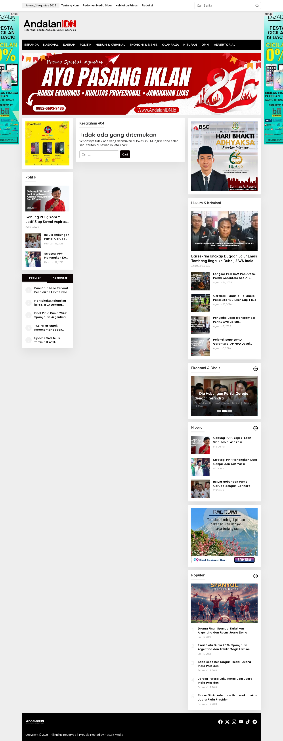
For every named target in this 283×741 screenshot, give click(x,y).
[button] (257, 5)
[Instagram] (234, 722)
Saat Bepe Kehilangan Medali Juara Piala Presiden (224, 664)
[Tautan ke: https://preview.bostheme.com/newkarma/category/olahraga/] (255, 576)
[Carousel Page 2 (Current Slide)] (224, 411)
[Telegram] (255, 722)
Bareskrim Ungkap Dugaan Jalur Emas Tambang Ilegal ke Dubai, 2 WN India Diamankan (224, 258)
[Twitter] (227, 722)
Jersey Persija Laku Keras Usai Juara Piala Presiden (225, 680)
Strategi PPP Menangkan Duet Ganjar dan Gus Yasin (56, 255)
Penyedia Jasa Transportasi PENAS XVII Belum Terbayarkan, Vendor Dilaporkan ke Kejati (234, 320)
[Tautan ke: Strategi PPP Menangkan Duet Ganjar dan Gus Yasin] (33, 259)
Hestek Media (114, 735)
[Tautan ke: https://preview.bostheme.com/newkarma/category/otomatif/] (255, 428)
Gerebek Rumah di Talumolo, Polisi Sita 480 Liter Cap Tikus (234, 297)
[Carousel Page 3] (230, 411)
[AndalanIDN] (49, 25)
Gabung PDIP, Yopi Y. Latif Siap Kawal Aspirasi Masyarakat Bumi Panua (46, 219)
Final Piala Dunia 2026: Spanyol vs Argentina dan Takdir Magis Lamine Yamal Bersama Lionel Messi (51, 315)
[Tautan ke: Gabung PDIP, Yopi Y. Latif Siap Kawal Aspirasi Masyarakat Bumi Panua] (47, 199)
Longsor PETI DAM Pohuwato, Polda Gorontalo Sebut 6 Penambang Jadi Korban (234, 276)
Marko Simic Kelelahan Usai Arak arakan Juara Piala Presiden (227, 697)
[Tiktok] (248, 722)
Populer (35, 278)
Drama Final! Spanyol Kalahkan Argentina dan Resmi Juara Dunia (222, 630)
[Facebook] (220, 722)
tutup (14, 14)
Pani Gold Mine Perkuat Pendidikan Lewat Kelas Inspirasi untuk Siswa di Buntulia (51, 290)
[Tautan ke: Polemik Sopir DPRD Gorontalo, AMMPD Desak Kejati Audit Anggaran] (200, 346)
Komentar (60, 278)
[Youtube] (241, 722)
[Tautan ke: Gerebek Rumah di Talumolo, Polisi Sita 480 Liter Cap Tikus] (200, 303)
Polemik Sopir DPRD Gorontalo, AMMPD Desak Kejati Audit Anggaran (231, 342)
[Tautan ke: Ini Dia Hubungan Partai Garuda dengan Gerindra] (33, 240)
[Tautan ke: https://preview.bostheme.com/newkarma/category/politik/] (255, 368)
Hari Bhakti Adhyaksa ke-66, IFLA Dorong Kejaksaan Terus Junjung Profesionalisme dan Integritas (50, 303)
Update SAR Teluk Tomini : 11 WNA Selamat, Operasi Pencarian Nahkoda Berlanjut (48, 340)
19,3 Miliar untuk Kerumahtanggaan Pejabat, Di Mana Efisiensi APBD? (48, 328)
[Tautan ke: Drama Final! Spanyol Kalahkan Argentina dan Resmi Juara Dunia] (224, 603)
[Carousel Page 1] (219, 411)
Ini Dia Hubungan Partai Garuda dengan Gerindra (56, 237)
